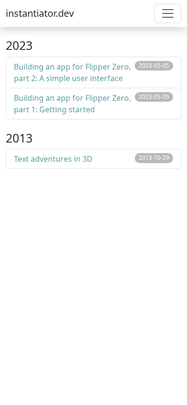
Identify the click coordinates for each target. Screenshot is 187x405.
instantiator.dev (40, 13)
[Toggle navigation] (167, 13)
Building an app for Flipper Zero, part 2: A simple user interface (72, 72)
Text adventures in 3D (53, 159)
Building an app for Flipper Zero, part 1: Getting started (72, 104)
